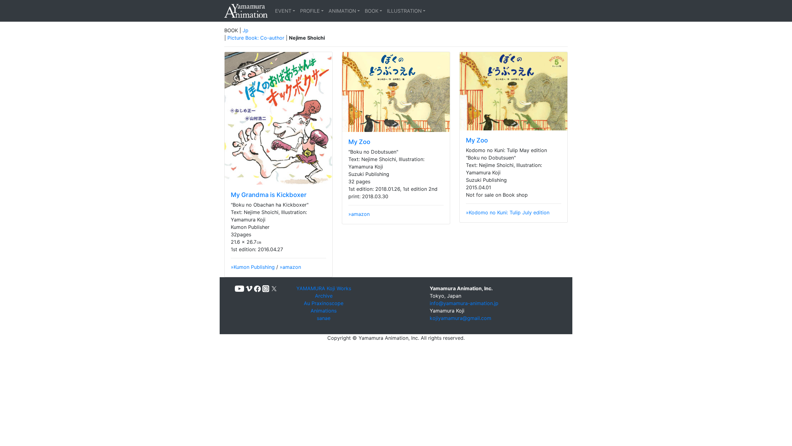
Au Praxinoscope (323, 303)
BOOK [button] (371, 11)
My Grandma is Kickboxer (269, 195)
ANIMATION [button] (342, 11)
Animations (324, 311)
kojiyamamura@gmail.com (460, 318)
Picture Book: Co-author (255, 38)
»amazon (290, 267)
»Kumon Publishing (253, 267)
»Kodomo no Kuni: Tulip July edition (507, 212)
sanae (323, 318)
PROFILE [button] (310, 11)
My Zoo (359, 142)
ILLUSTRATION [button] (404, 11)
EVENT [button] (283, 11)
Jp (245, 30)
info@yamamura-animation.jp (464, 303)
